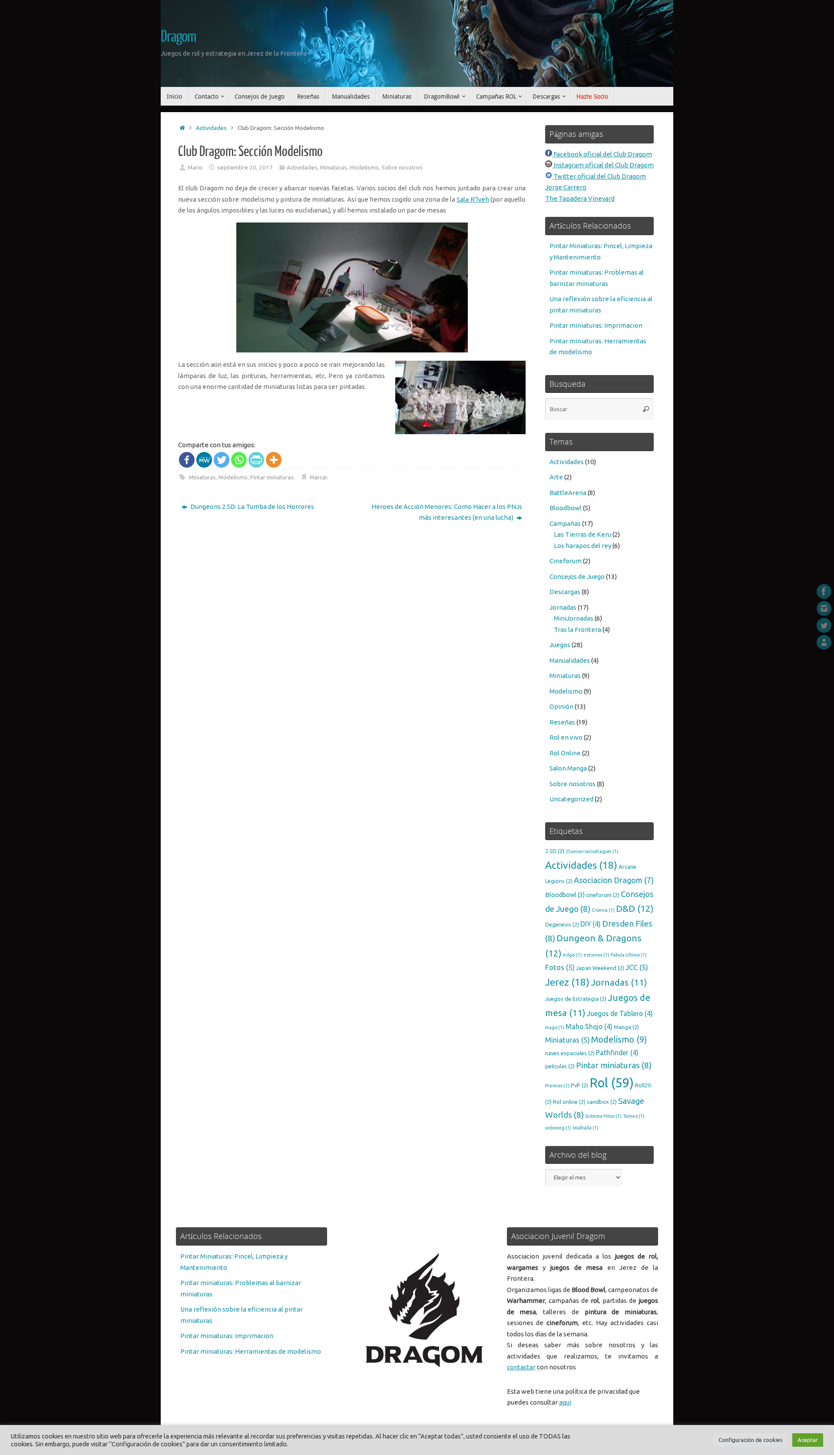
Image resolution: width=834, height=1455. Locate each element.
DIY (590, 924)
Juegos (559, 644)
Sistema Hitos (603, 1116)
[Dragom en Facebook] (824, 591)
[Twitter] (221, 460)
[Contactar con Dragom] (824, 642)
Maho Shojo (589, 1026)
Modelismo (364, 167)
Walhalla (586, 1127)
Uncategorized (571, 799)
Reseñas (562, 722)
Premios (557, 1085)
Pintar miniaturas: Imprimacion (595, 325)
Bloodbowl (565, 508)
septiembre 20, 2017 (245, 167)
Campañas (565, 523)
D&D (635, 909)
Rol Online (565, 753)
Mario (195, 167)
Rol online (569, 1102)
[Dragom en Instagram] (824, 608)
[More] (273, 460)
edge (572, 954)
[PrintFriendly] (256, 460)
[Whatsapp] (239, 460)
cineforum (602, 895)
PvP (579, 1085)
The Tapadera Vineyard (580, 198)
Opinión (561, 706)
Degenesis (562, 924)
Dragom (178, 37)
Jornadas (562, 607)
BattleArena (567, 492)
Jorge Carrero (565, 187)
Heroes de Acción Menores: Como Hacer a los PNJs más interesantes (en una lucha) (446, 512)
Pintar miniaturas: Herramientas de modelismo (250, 1351)
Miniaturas (333, 167)
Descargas (564, 591)
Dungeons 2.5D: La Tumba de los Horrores (251, 506)
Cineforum (565, 561)
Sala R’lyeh (473, 199)
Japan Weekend (600, 968)
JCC (637, 967)
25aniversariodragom (592, 851)
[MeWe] (204, 460)
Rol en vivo (565, 737)
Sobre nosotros (402, 167)
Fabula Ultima (629, 954)
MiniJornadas (573, 618)
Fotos (560, 967)
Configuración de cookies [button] (750, 1440)
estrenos (596, 954)
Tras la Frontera (577, 629)
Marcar (318, 477)
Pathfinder (617, 1052)
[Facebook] (187, 460)
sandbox (602, 1102)
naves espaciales (570, 1053)
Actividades (211, 127)
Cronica (603, 910)
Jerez (567, 982)
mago (554, 1027)
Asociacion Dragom (614, 880)
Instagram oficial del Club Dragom (603, 165)
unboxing (558, 1127)
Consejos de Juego (577, 576)
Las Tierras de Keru (582, 534)
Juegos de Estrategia (575, 999)
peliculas (560, 1066)
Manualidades (569, 660)
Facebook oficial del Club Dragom (602, 154)
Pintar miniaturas (272, 477)
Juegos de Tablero (620, 1013)
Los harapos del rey (582, 545)
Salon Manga (568, 768)
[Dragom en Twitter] (824, 625)
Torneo (634, 1116)
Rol (611, 1083)
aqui (565, 1402)
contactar (521, 1367)
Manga (626, 1027)
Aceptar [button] (808, 1440)
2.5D (554, 851)
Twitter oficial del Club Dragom (599, 176)
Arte (556, 477)
